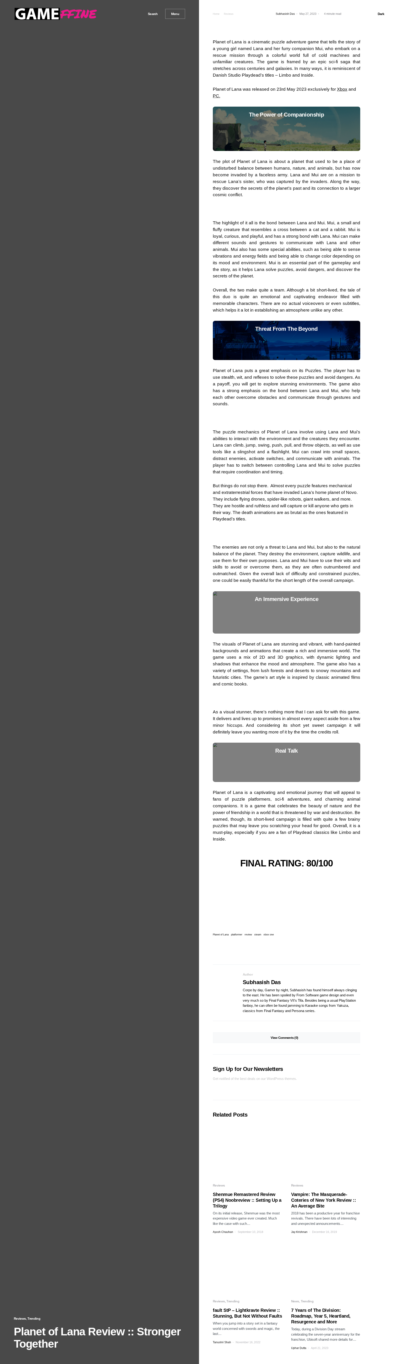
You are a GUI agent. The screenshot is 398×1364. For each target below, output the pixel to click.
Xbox (342, 89)
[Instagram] (135, 14)
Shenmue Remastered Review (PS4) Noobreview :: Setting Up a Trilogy (247, 1200)
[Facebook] (124, 14)
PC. (216, 95)
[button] (151, 14)
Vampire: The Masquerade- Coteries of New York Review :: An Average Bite (323, 1200)
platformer (236, 934)
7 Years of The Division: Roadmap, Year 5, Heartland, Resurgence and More (321, 1316)
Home (216, 13)
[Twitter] (130, 14)
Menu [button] (175, 14)
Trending (33, 1318)
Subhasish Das (262, 982)
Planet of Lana (221, 934)
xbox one (268, 934)
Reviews (20, 1318)
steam (257, 934)
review (248, 934)
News (295, 1301)
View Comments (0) (284, 1038)
